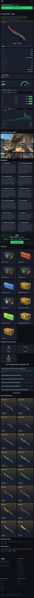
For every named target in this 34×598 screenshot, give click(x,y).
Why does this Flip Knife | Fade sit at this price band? (11, 375)
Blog (18, 582)
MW (5, 110)
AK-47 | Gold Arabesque (21, 566)
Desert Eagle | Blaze (21, 568)
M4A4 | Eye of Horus (21, 570)
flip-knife (5, 11)
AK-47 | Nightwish (20, 565)
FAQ (1, 581)
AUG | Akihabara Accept (21, 573)
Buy (30, 96)
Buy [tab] (9, 92)
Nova (27, 541)
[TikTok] (8, 566)
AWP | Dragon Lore (20, 561)
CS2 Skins (2, 11)
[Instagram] (7, 566)
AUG (30, 541)
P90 (15, 541)
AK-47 (2, 541)
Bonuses (19, 581)
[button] (17, 32)
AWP (21, 541)
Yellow (15, 550)
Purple (3, 550)
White (11, 550)
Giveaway (2, 584)
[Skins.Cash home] (2, 1)
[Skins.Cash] (8, 558)
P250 (9, 541)
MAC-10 (12, 541)
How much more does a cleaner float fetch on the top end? (12, 378)
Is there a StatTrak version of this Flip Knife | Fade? (11, 386)
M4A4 (18, 541)
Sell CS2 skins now (17, 7)
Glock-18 (5, 541)
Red (7, 550)
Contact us (2, 590)
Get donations (20, 584)
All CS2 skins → (20, 576)
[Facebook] (1, 566)
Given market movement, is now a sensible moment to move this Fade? (15, 389)
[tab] (6, 156)
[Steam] (5, 566)
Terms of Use (2, 589)
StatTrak (25, 108)
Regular (9, 108)
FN (2, 110)
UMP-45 (6, 543)
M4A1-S (2, 543)
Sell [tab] (24, 92)
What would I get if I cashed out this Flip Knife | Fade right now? (13, 368)
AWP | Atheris (20, 562)
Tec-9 (24, 541)
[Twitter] (3, 566)
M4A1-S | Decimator (21, 574)
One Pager (2, 582)
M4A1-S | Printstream (21, 572)
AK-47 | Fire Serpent (21, 569)
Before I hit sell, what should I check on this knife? (11, 382)
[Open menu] (32, 1)
